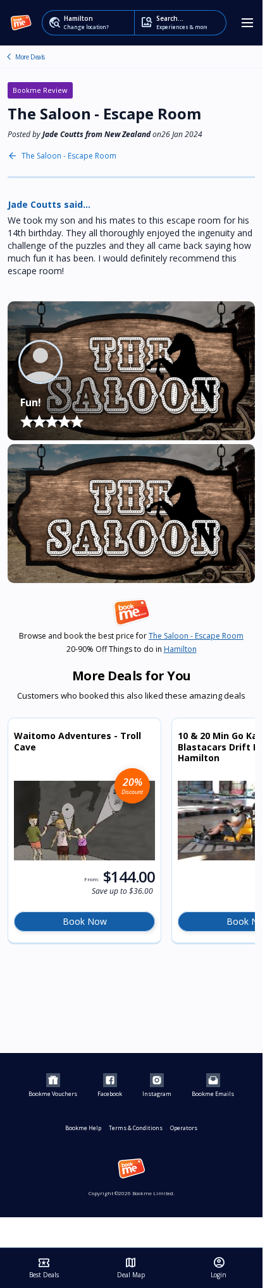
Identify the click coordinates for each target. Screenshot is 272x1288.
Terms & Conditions (136, 1128)
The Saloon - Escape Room (9, 57)
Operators (183, 1128)
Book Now (85, 921)
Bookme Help (83, 1128)
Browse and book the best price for (131, 636)
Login (218, 1267)
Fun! (30, 402)
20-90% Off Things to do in (131, 649)
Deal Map (131, 1267)
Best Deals (44, 1267)
